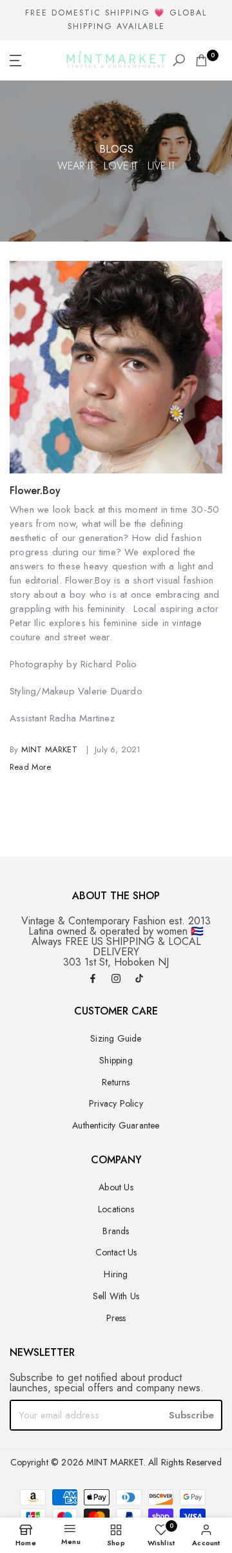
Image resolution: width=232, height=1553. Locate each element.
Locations (116, 1209)
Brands (115, 1230)
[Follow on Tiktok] (139, 979)
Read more (30, 767)
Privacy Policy (116, 1103)
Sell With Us (116, 1296)
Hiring (116, 1274)
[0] (201, 60)
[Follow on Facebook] (93, 979)
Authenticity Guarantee (115, 1125)
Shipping (116, 1060)
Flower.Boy (35, 490)
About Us (116, 1187)
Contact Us (116, 1252)
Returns (116, 1082)
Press (116, 1317)
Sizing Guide (115, 1038)
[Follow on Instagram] (116, 979)
